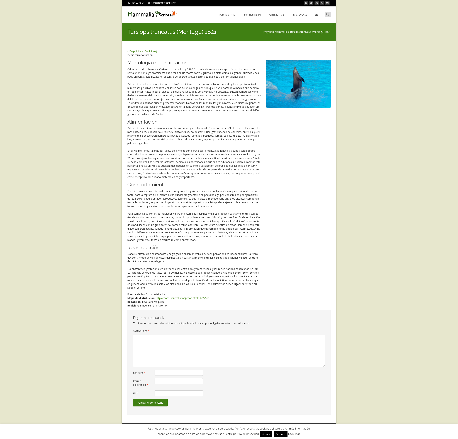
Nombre (139, 372)
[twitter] (311, 4)
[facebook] (306, 4)
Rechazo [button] (280, 434)
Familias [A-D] (227, 14)
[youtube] (317, 4)
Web (135, 393)
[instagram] (327, 4)
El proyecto (300, 14)
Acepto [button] (266, 434)
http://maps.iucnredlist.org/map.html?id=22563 (182, 298)
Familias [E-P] (252, 14)
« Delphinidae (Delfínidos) (142, 51)
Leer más (294, 434)
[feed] (322, 4)
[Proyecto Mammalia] (149, 13)
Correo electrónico (140, 382)
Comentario (141, 330)
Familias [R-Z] (277, 14)
